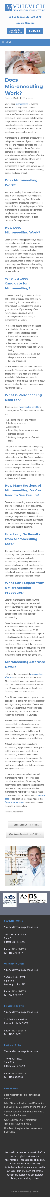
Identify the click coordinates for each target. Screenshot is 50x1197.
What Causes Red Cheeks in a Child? (25, 834)
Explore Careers (25, 23)
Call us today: (25, 17)
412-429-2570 (19, 949)
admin (30, 98)
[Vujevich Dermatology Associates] (25, 7)
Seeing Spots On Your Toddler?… (25, 825)
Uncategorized (17, 812)
